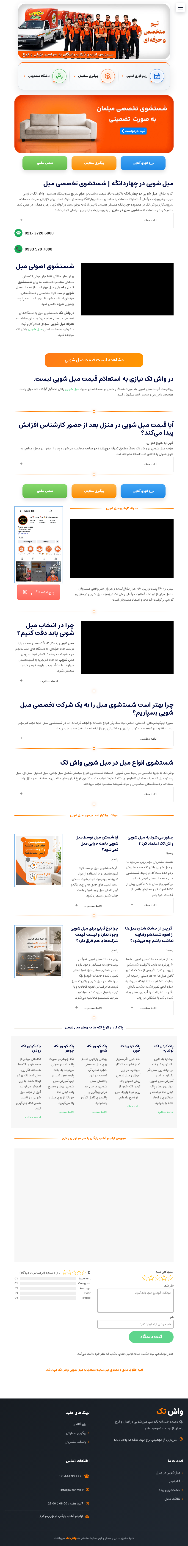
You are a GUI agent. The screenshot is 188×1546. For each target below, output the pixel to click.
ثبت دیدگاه (151, 1337)
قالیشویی (174, 1481)
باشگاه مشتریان (75, 1442)
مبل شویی (72, 389)
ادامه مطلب (33, 1117)
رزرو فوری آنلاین (143, 163)
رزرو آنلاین (79, 1424)
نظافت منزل (172, 1498)
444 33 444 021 (70, 1476)
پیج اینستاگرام (42, 592)
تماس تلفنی (45, 163)
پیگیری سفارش (94, 163)
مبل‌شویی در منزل (168, 1472)
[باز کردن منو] (180, 7)
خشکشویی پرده (169, 1490)
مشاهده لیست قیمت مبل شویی (94, 360)
